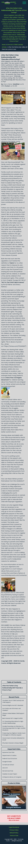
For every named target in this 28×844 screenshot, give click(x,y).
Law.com (5, 768)
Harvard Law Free (7, 771)
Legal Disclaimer (14, 827)
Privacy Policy (14, 830)
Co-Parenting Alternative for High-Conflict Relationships (13, 722)
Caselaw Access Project (9, 774)
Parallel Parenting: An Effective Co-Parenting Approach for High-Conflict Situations (13, 728)
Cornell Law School (8, 765)
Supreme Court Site (8, 752)
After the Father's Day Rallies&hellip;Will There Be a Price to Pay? (12, 688)
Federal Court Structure (9, 758)
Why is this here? (14, 820)
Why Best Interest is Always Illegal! (12, 743)
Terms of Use (14, 835)
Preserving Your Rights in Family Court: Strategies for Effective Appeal (14, 734)
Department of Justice (9, 755)
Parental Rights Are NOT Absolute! (12, 705)
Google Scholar (7, 762)
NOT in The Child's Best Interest (13, 282)
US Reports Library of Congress (11, 777)
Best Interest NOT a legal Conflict (12, 718)
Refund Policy (14, 833)
